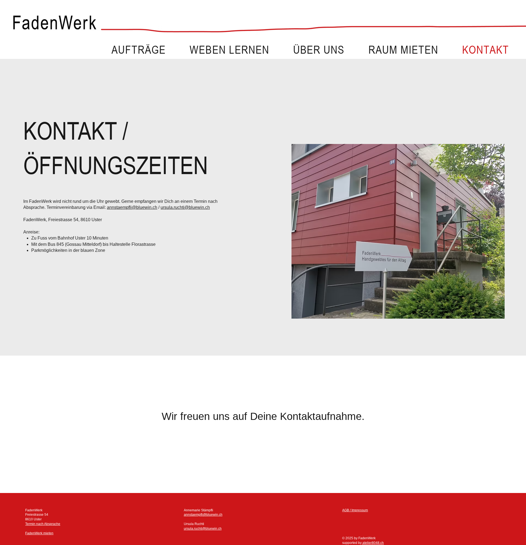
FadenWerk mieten (39, 533)
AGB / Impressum (355, 510)
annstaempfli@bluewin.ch (132, 207)
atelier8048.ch (373, 543)
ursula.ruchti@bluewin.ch (185, 207)
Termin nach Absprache (42, 524)
